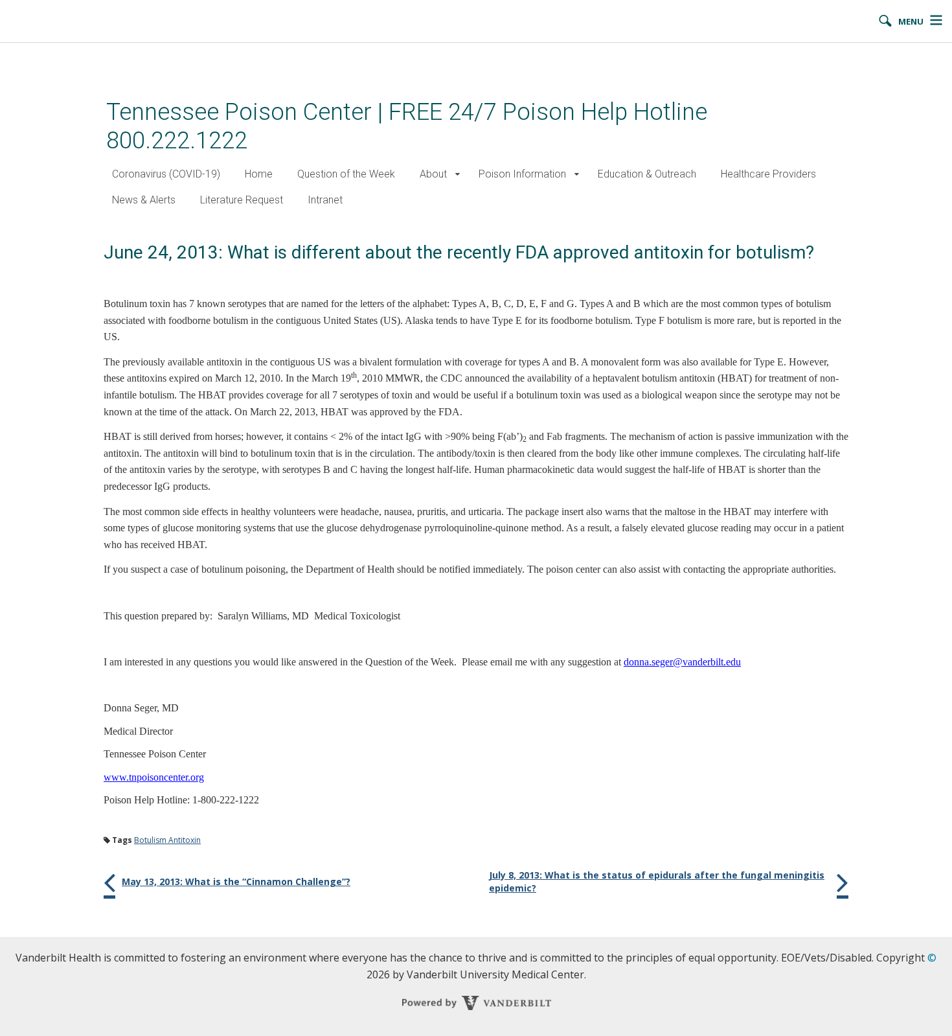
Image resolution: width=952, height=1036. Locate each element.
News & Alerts (144, 200)
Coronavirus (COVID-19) (166, 174)
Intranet (325, 200)
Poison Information (522, 174)
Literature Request (241, 200)
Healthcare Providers (768, 174)
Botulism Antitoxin (167, 840)
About (433, 174)
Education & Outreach (647, 174)
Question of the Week (346, 174)
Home (259, 174)
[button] (457, 174)
